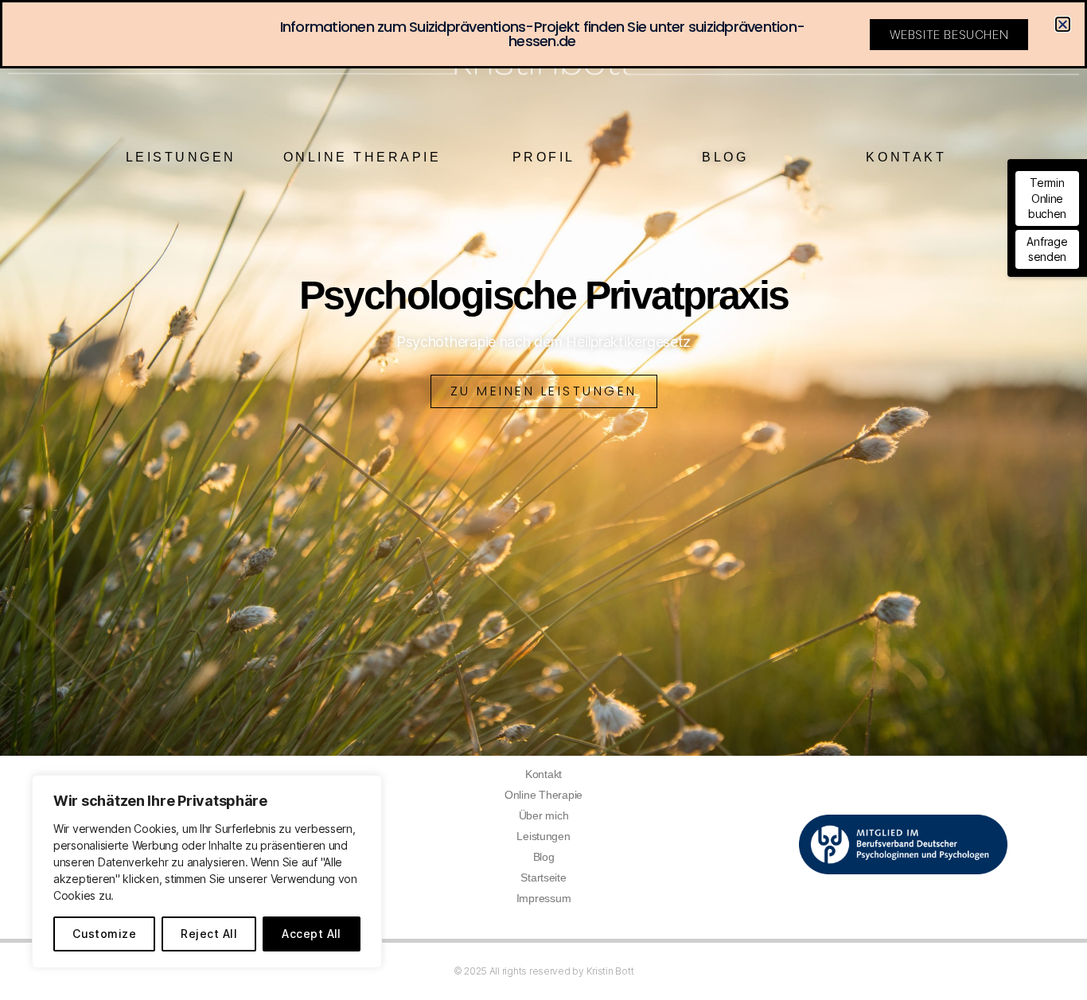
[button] (1063, 24)
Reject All (209, 933)
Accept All (311, 933)
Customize (104, 933)
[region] (207, 871)
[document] (543, 500)
